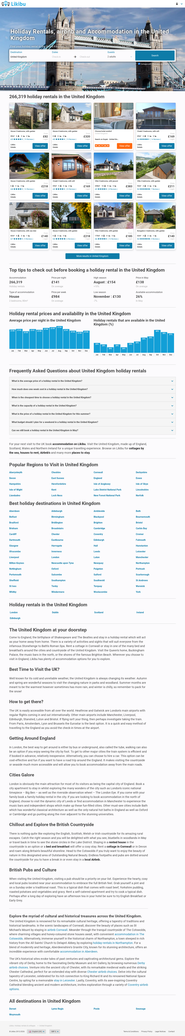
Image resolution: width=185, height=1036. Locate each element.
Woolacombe (100, 592)
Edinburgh (99, 540)
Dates (55, 52)
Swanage (141, 1008)
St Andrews (142, 580)
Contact (171, 1032)
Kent (53, 489)
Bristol (139, 522)
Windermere (57, 592)
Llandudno (14, 495)
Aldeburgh (56, 511)
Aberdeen (14, 511)
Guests (111, 52)
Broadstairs (57, 528)
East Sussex (57, 478)
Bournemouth (143, 516)
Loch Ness (56, 495)
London (55, 557)
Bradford (13, 522)
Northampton (143, 563)
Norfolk (140, 495)
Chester (55, 534)
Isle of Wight (15, 489)
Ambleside (99, 511)
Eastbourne (57, 540)
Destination (16, 52)
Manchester (142, 557)
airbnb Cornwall (57, 930)
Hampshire (15, 484)
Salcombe (56, 574)
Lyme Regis (57, 1008)
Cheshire (56, 472)
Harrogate (56, 545)
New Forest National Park (107, 495)
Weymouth (14, 1014)
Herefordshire (58, 484)
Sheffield (14, 580)
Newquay (98, 563)
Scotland (98, 612)
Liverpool (14, 557)
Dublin (55, 612)
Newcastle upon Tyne (62, 563)
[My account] (179, 4)
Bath (138, 511)
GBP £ (53, 1032)
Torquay (98, 586)
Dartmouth (14, 540)
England (98, 478)
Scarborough (142, 574)
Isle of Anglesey (102, 484)
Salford (97, 574)
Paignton (98, 568)
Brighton (98, 522)
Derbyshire (141, 472)
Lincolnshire (142, 489)
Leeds (97, 551)
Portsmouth (15, 574)
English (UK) (37, 1032)
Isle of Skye (142, 484)
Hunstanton (142, 545)
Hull (96, 545)
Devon (12, 478)
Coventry (98, 534)
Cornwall (98, 472)
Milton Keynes (16, 563)
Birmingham (57, 516)
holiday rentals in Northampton (113, 943)
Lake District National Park (107, 489)
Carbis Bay (141, 528)
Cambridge (99, 528)
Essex (139, 478)
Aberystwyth (15, 472)
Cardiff (12, 534)
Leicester (141, 551)
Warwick (140, 586)
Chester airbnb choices (102, 971)
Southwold (99, 580)
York (138, 592)
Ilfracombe (15, 551)
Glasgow (13, 545)
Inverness (56, 551)
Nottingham (15, 568)
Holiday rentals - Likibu (13, 3)
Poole (97, 1008)
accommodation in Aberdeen (78, 951)
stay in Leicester (64, 980)
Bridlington (57, 522)
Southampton (58, 580)
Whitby (12, 592)
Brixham (13, 528)
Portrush (140, 568)
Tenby (54, 586)
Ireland (140, 612)
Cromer (140, 534)
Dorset (12, 1008)
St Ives (12, 586)
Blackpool (99, 516)
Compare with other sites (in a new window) (157, 64)
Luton (97, 557)
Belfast (13, 516)
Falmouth (141, 540)
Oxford (55, 568)
